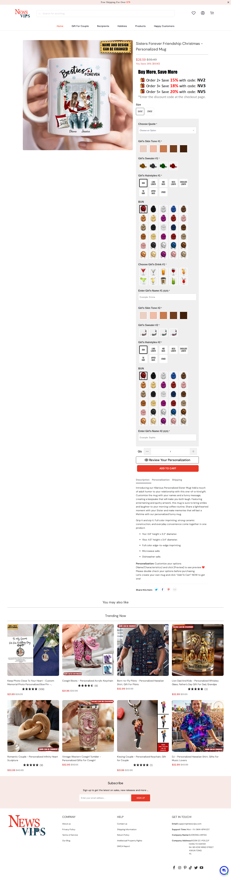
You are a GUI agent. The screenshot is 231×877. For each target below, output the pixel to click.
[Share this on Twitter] (156, 589)
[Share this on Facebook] (162, 589)
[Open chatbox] (224, 870)
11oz (140, 111)
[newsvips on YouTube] (201, 868)
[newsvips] (22, 13)
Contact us (122, 823)
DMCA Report (123, 846)
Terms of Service (70, 835)
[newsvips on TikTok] (190, 868)
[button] (103, 26)
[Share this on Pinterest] (168, 589)
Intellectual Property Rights (129, 840)
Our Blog (66, 840)
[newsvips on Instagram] (179, 868)
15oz (149, 111)
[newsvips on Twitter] (196, 868)
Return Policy (123, 835)
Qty (140, 451)
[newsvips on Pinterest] (185, 868)
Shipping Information (126, 829)
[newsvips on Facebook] (174, 868)
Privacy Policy (68, 829)
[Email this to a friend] (174, 589)
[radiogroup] (167, 148)
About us (66, 823)
